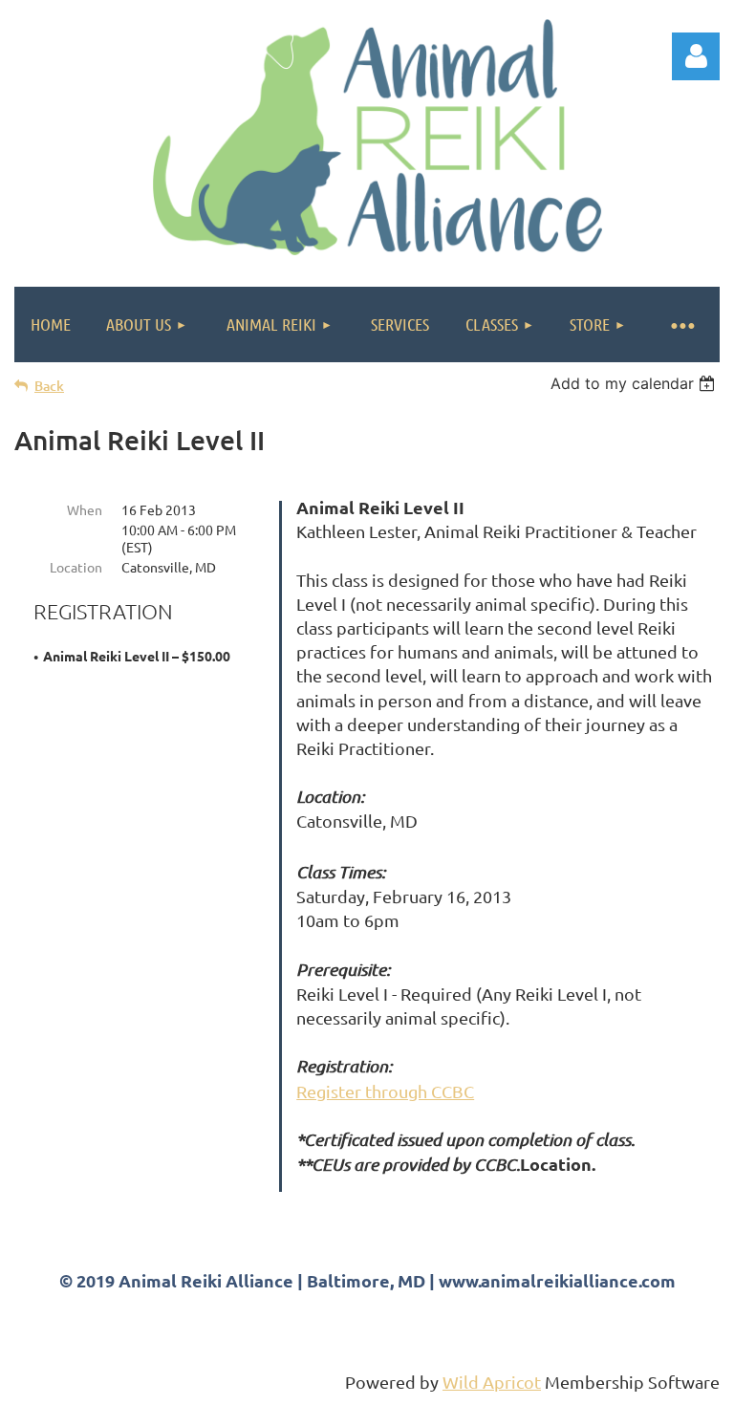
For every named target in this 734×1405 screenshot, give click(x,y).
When (84, 509)
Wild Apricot (492, 1382)
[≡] (681, 324)
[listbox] (635, 383)
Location (76, 566)
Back (49, 386)
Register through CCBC (385, 1091)
